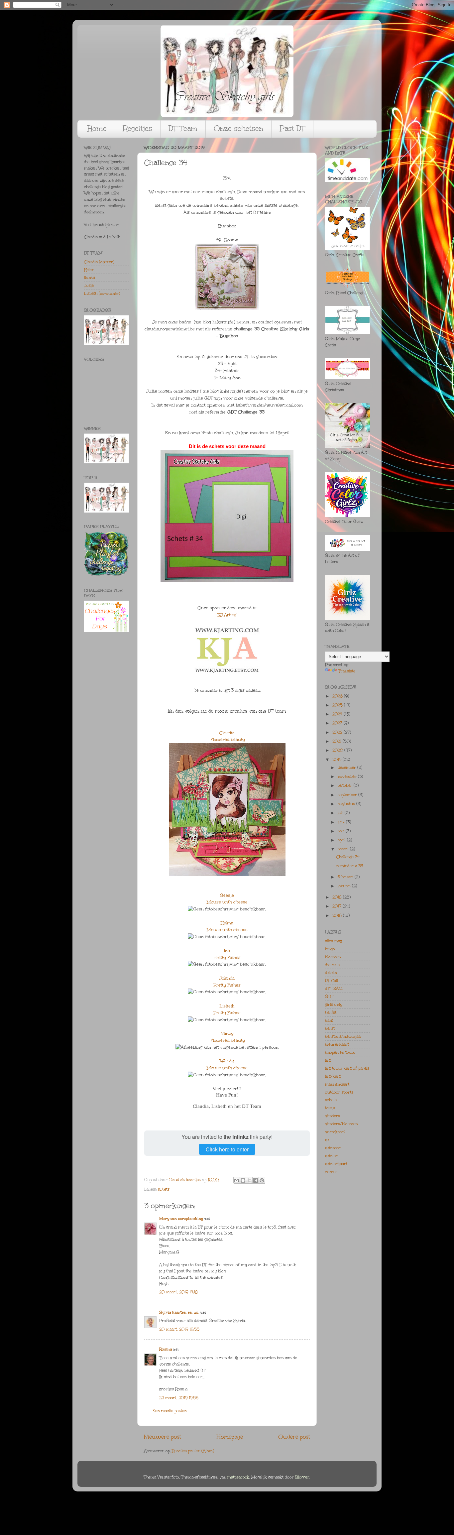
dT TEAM (334, 988)
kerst (330, 1028)
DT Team (183, 128)
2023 (338, 723)
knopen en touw (340, 1052)
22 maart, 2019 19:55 (178, 1397)
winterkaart (336, 1163)
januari (345, 885)
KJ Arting (227, 615)
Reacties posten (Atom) (193, 1451)
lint (328, 1060)
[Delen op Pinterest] (262, 1180)
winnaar (333, 1147)
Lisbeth (227, 1005)
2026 (338, 696)
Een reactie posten (169, 1410)
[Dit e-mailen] (236, 1180)
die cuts (332, 965)
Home (97, 128)
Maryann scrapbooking (181, 1218)
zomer (331, 1171)
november (348, 776)
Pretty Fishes (227, 958)
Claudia (227, 733)
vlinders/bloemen (341, 1123)
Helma (227, 923)
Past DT (292, 128)
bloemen (333, 957)
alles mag (333, 941)
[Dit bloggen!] (243, 1180)
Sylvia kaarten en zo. (179, 1312)
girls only (333, 1004)
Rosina (165, 1349)
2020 (338, 750)
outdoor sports (339, 1092)
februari (346, 877)
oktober (346, 785)
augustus (347, 803)
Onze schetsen (238, 128)
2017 (337, 906)
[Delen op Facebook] (255, 1180)
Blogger (302, 1477)
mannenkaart (337, 1084)
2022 (338, 732)
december (347, 767)
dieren (331, 972)
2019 (337, 759)
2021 (337, 741)
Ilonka (89, 277)
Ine (227, 951)
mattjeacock (238, 1477)
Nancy (227, 1033)
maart (344, 849)
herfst (330, 1012)
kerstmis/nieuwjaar (343, 1036)
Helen (89, 270)
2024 (338, 714)
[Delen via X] (249, 1180)
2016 (337, 915)
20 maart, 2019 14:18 (178, 1292)
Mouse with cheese (227, 902)
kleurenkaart (337, 1044)
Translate (346, 671)
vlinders (332, 1116)
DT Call (331, 980)
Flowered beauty (227, 740)
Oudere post (294, 1437)
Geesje (227, 895)
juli (341, 812)
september (348, 794)
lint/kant (333, 1076)
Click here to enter (227, 1149)
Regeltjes (137, 128)
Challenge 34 (348, 857)
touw (330, 1108)
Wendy (227, 1061)
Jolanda (227, 978)
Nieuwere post (162, 1437)
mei (342, 831)
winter (331, 1155)
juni (342, 822)
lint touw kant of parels (347, 1068)
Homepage (230, 1437)
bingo (330, 949)
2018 (337, 897)
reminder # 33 (349, 866)
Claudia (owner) (99, 262)
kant (329, 1020)
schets (164, 1189)
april (342, 840)
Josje (89, 285)
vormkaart (335, 1131)
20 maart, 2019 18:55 (179, 1329)
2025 (338, 705)
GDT (329, 996)
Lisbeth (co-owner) (102, 293)
